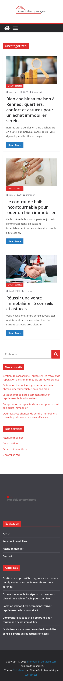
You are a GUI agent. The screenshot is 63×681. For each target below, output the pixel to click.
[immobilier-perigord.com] (7, 28)
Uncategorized (15, 86)
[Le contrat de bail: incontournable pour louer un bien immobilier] (31, 172)
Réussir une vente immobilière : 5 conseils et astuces (29, 303)
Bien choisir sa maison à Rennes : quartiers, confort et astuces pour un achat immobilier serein (30, 109)
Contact (7, 556)
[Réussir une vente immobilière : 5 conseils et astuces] (31, 269)
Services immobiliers (15, 449)
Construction (10, 443)
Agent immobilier (13, 437)
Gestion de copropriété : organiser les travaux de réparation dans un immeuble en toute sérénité (30, 582)
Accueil (7, 534)
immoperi (37, 92)
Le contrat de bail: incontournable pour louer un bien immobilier (31, 207)
